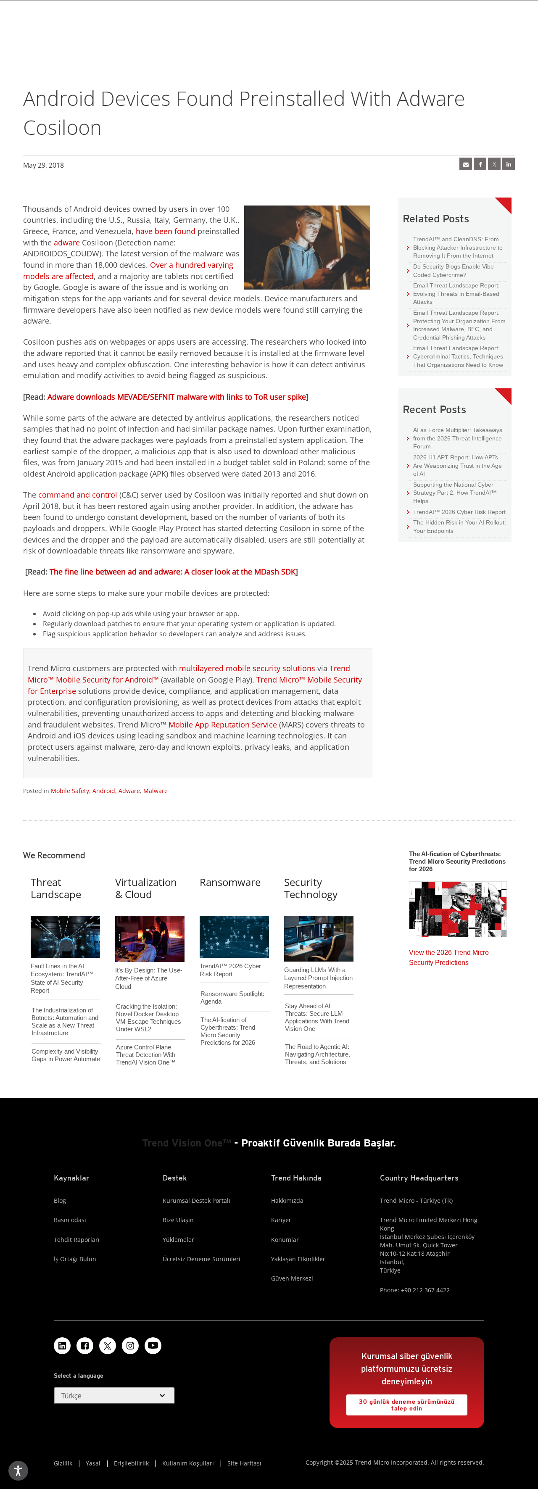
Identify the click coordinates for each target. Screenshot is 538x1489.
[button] (114, 1395)
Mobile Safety (70, 791)
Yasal (93, 1463)
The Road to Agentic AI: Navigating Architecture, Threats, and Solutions (317, 1054)
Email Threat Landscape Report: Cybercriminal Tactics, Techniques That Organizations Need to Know (458, 356)
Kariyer (281, 1220)
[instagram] (130, 1345)
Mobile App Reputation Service (223, 724)
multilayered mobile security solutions (247, 668)
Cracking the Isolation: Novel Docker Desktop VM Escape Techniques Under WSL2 (148, 1018)
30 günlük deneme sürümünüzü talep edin (400, 1403)
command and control (77, 495)
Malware (155, 791)
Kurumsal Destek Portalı (196, 1200)
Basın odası (70, 1220)
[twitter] (494, 164)
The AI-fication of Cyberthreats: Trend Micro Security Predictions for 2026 (227, 1031)
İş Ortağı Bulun (75, 1259)
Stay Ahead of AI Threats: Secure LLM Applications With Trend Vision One (317, 1017)
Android (103, 791)
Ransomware (230, 882)
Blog (60, 1200)
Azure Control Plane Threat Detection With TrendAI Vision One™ (146, 1055)
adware (67, 242)
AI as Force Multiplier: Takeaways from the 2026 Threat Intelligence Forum (454, 438)
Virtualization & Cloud (146, 888)
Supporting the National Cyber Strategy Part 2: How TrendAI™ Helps (452, 492)
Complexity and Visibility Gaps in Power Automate (66, 1055)
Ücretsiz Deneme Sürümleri (201, 1259)
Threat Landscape (56, 888)
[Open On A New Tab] (107, 1345)
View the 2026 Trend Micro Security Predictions (449, 955)
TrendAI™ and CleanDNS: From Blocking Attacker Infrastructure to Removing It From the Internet (455, 247)
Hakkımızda (287, 1200)
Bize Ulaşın (178, 1220)
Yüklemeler (178, 1240)
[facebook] (480, 164)
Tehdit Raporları (77, 1240)
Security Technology (311, 888)
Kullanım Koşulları (188, 1463)
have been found (165, 231)
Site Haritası (244, 1463)
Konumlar (285, 1240)
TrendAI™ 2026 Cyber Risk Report (459, 512)
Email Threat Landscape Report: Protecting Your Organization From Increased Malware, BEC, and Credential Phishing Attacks (456, 325)
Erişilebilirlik (131, 1463)
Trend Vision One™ (186, 1143)
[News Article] (465, 164)
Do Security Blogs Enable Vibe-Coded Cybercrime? (451, 270)
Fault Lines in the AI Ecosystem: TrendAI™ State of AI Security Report (62, 964)
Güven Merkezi (292, 1278)
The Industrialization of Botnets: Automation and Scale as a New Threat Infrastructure (65, 1021)
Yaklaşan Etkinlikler (298, 1259)
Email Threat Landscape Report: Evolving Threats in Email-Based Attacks (453, 293)
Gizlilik (63, 1463)
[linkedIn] (508, 164)
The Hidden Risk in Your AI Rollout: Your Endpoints (456, 526)
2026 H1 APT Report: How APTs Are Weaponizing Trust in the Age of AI (454, 465)
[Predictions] (458, 906)
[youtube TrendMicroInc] (153, 1345)
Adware (129, 791)
